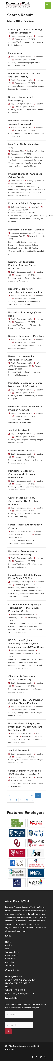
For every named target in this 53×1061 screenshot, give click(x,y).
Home (8, 941)
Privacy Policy (11, 955)
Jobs (7, 948)
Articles (8, 945)
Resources (10, 958)
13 (15, 800)
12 (10, 800)
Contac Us (9, 965)
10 (32, 795)
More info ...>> (21, 931)
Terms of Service (12, 952)
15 (27, 800)
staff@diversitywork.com (22, 993)
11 (38, 795)
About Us (9, 962)
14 (21, 800)
